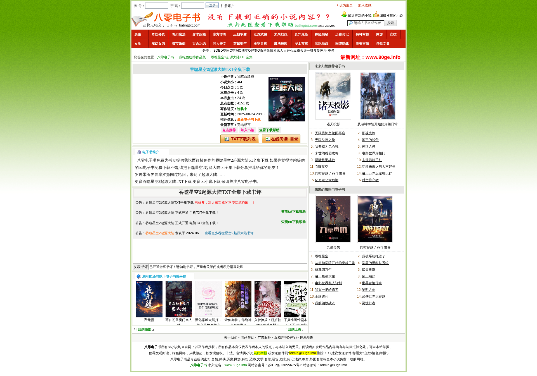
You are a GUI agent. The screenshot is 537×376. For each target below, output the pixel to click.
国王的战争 (370, 140)
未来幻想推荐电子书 (330, 66)
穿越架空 (240, 43)
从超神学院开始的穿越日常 (377, 124)
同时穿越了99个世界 (330, 173)
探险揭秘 (321, 34)
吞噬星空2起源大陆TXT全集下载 (169, 203)
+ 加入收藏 (363, 5)
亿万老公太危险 (326, 180)
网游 (379, 34)
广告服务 (264, 337)
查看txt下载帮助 (293, 212)
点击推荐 (229, 130)
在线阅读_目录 (284, 138)
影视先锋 (368, 133)
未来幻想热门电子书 (330, 189)
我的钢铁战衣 (325, 303)
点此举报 (260, 353)
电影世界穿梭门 (373, 153)
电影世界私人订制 (328, 283)
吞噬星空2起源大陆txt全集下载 (241, 160)
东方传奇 (219, 34)
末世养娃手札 (372, 160)
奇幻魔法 (178, 34)
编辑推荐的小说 (391, 16)
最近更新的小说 (359, 16)
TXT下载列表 (243, 138)
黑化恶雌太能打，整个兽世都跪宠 (208, 322)
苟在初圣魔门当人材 (178, 322)
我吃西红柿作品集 (192, 57)
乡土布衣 (301, 43)
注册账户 (227, 6)
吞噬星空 (321, 167)
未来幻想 (281, 34)
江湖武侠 (260, 34)
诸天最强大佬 (325, 276)
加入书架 (247, 130)
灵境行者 (368, 303)
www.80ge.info (236, 365)
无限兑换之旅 (325, 140)
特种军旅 (362, 34)
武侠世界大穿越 (373, 296)
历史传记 (342, 34)
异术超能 (199, 34)
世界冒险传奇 (372, 283)
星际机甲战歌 (325, 160)
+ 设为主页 (344, 5)
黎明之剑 (368, 290)
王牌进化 (321, 296)
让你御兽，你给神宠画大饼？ (238, 322)
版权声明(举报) (285, 337)
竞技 (393, 34)
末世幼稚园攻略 (326, 153)
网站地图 (307, 337)
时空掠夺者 (370, 180)
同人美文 (219, 43)
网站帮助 (247, 337)
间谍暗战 (342, 43)
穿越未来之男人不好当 (378, 167)
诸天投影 (333, 124)
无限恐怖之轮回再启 (330, 133)
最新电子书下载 (249, 119)
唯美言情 (362, 43)
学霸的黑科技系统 (375, 263)
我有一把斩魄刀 (326, 290)
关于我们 (230, 337)
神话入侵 (368, 147)
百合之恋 (199, 43)
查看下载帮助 (269, 130)
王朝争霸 (240, 34)
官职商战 (321, 43)
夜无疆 (149, 320)
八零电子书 (165, 57)
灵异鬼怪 (301, 34)
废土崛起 (368, 276)
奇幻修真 (158, 34)
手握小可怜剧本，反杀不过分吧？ (297, 322)
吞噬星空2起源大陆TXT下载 (167, 181)
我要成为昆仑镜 (326, 147)
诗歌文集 (383, 43)
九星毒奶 (333, 247)
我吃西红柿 (245, 76)
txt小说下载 (210, 181)
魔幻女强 (158, 43)
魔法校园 (281, 43)
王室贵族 (260, 43)
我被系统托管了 (373, 256)
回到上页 (294, 329)
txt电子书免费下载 (154, 168)
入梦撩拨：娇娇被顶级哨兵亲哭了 (267, 322)
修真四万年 (323, 270)
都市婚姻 (178, 43)
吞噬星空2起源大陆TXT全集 (232, 57)
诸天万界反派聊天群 (377, 173)
